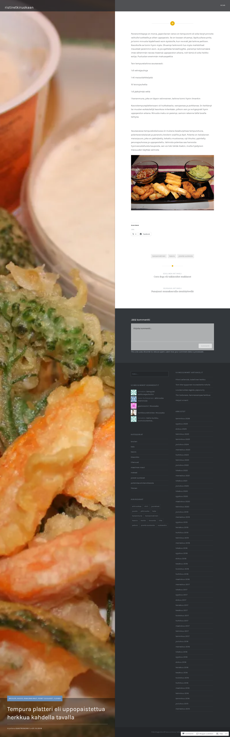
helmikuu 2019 (182, 538)
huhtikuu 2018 (182, 574)
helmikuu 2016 (182, 693)
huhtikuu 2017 (182, 621)
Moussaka (154, 406)
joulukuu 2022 (182, 465)
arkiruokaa (136, 506)
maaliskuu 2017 (183, 626)
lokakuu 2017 (181, 589)
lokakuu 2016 (181, 652)
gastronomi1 (23, 728)
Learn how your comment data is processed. (185, 352)
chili (146, 506)
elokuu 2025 (181, 429)
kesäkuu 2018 (182, 564)
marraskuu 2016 (183, 647)
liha (160, 520)
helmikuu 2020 (182, 506)
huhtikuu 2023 (182, 455)
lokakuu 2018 (181, 548)
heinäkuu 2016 (182, 667)
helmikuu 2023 (182, 460)
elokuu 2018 (181, 558)
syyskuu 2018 (182, 553)
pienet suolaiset (45, 698)
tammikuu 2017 (183, 636)
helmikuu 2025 (182, 434)
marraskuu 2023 (183, 450)
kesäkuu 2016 (182, 672)
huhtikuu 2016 (182, 683)
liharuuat (135, 462)
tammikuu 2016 (183, 698)
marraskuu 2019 (183, 517)
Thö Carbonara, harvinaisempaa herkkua (193, 395)
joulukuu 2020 (182, 486)
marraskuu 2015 (183, 709)
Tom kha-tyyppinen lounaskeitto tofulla (193, 385)
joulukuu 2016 (182, 641)
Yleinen (57, 698)
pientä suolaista (186, 256)
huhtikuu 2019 (182, 532)
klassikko (135, 457)
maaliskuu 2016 (183, 688)
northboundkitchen (146, 413)
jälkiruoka (145, 511)
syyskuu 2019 (181, 522)
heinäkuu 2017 (182, 605)
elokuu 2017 (181, 600)
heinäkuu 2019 (182, 527)
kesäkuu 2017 (182, 610)
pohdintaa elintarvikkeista (142, 483)
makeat (134, 472)
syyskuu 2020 (182, 496)
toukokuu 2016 (182, 678)
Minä (222, 5)
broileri (12, 698)
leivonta (152, 520)
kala (132, 447)
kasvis (20, 698)
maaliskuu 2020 (183, 501)
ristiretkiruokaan (19, 7)
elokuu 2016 (181, 662)
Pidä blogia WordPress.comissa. (163, 732)
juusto (135, 511)
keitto (143, 520)
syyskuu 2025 (182, 424)
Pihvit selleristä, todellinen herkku (191, 379)
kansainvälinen (158, 256)
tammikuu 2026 (183, 418)
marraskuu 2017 (183, 584)
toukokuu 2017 (182, 615)
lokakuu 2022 (182, 470)
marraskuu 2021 (183, 475)
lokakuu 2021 (181, 481)
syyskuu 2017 (181, 595)
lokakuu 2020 (182, 491)
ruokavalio (162, 525)
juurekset (155, 506)
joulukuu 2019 (182, 512)
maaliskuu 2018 (183, 579)
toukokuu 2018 (182, 569)
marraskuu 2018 (183, 543)
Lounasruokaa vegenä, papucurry (190, 390)
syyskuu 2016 (181, 657)
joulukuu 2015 (182, 703)
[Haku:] (149, 374)
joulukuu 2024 (182, 444)
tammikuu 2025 (183, 439)
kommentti (205, 346)
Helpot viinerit (182, 400)
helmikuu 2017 (182, 631)
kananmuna (137, 516)
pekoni (135, 525)
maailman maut (30, 698)
